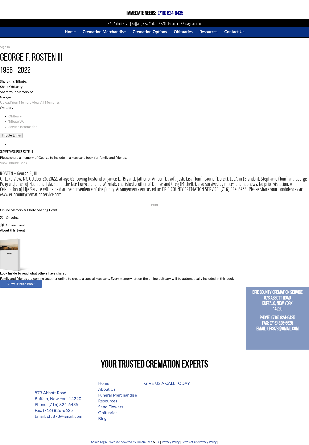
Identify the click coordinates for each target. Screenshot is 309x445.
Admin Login (99, 442)
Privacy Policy (171, 442)
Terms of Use (190, 442)
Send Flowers (110, 407)
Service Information (22, 127)
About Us (107, 389)
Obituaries (108, 413)
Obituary (15, 116)
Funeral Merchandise (117, 395)
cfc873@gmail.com (189, 23)
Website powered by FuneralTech (130, 442)
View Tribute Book (13, 163)
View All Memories (46, 102)
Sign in (5, 47)
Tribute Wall (17, 121)
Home (103, 383)
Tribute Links (11, 135)
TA (157, 442)
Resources (107, 401)
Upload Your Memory (15, 102)
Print (154, 205)
